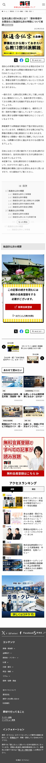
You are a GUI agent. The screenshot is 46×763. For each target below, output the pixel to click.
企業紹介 (6, 653)
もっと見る (23, 222)
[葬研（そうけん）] (25, 3)
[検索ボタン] (4, 4)
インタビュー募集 (8, 720)
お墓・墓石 (7, 667)
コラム (5, 676)
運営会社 (6, 694)
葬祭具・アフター (9, 657)
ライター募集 (7, 717)
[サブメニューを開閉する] (14, 648)
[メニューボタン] (43, 4)
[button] (16, 60)
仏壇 (4, 662)
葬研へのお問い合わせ (11, 699)
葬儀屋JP (13, 737)
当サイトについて (9, 690)
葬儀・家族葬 (8, 648)
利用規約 (6, 703)
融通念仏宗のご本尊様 (21, 229)
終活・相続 (7, 671)
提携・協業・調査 (9, 680)
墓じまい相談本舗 (25, 750)
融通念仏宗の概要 (15, 226)
